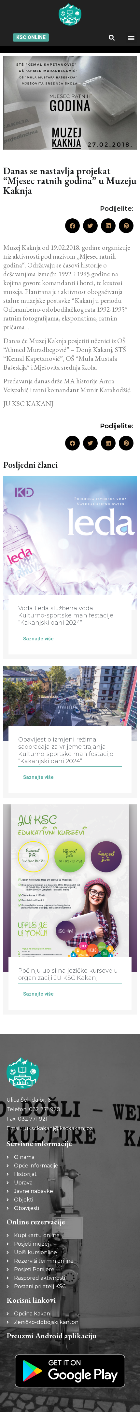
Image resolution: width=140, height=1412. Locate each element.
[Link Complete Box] (70, 567)
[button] (111, 37)
